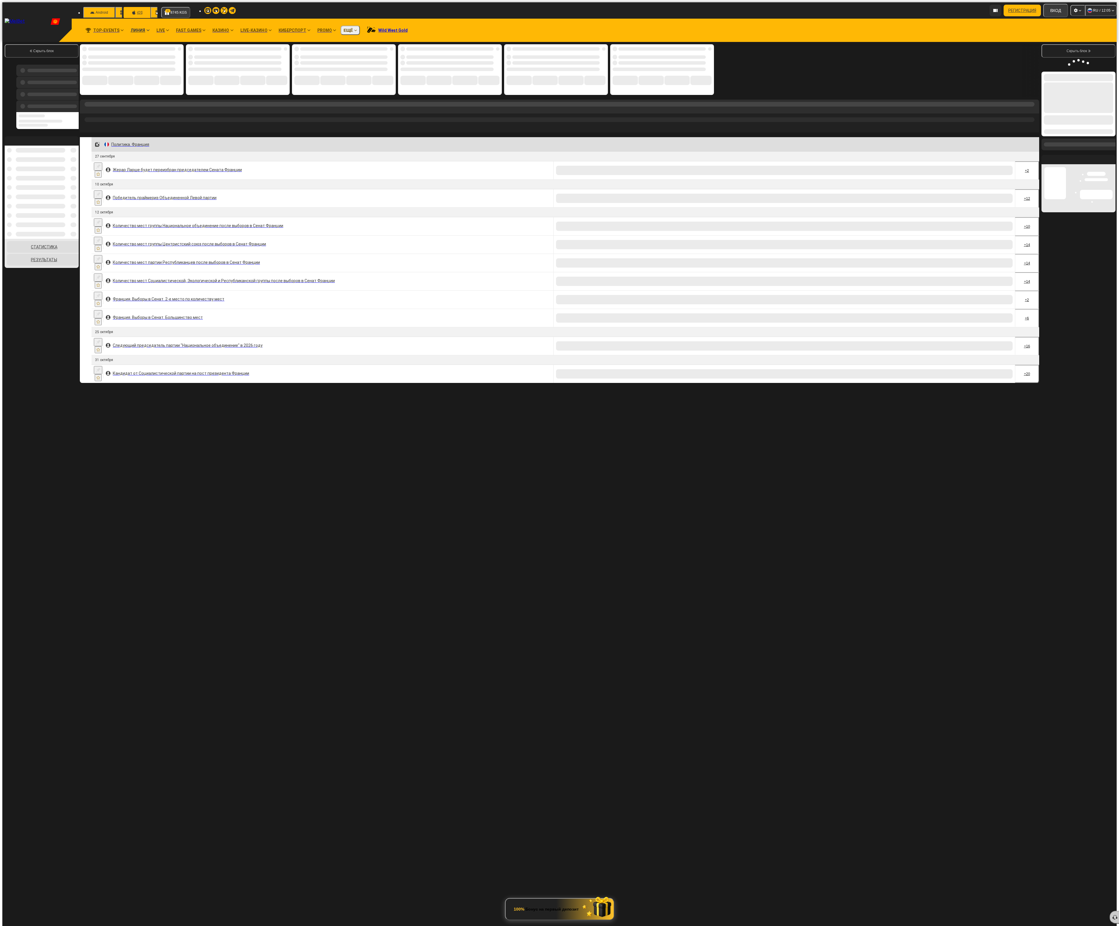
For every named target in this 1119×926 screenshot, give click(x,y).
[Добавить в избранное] (98, 174)
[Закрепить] (98, 166)
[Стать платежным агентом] (995, 10)
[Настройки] (1077, 10)
